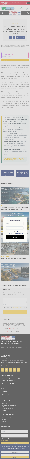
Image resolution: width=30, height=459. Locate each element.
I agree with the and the (15, 232)
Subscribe (15, 237)
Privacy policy (19, 233)
